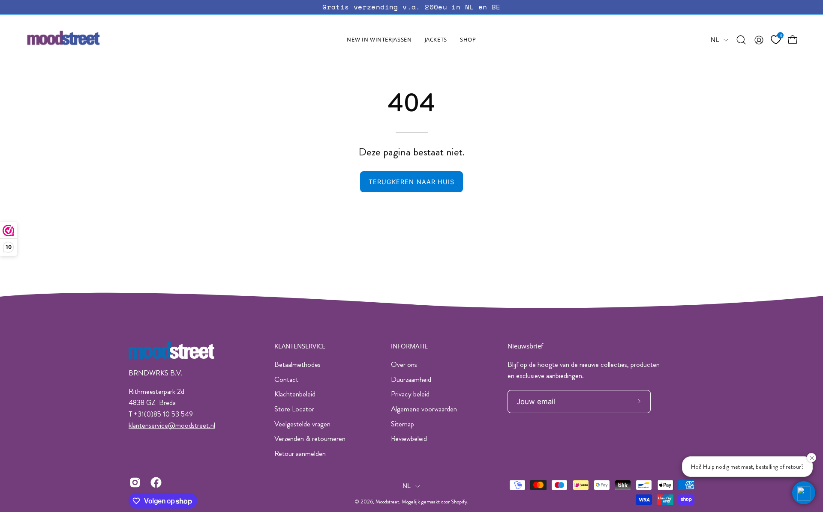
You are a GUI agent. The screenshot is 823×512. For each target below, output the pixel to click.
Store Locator (294, 409)
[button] (436, 40)
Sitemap (402, 424)
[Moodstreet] (79, 40)
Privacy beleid (410, 394)
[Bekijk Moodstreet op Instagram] (133, 482)
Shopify (459, 502)
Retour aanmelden (300, 453)
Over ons (404, 364)
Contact (286, 379)
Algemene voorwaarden (424, 409)
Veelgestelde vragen (302, 424)
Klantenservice (299, 346)
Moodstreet (387, 502)
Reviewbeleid (409, 438)
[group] (411, 7)
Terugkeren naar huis (412, 181)
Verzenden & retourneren (309, 438)
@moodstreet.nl (191, 425)
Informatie (409, 346)
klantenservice (148, 425)
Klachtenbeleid (294, 394)
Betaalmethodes (297, 364)
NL (715, 40)
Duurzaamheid (411, 379)
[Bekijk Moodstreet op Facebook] (154, 482)
